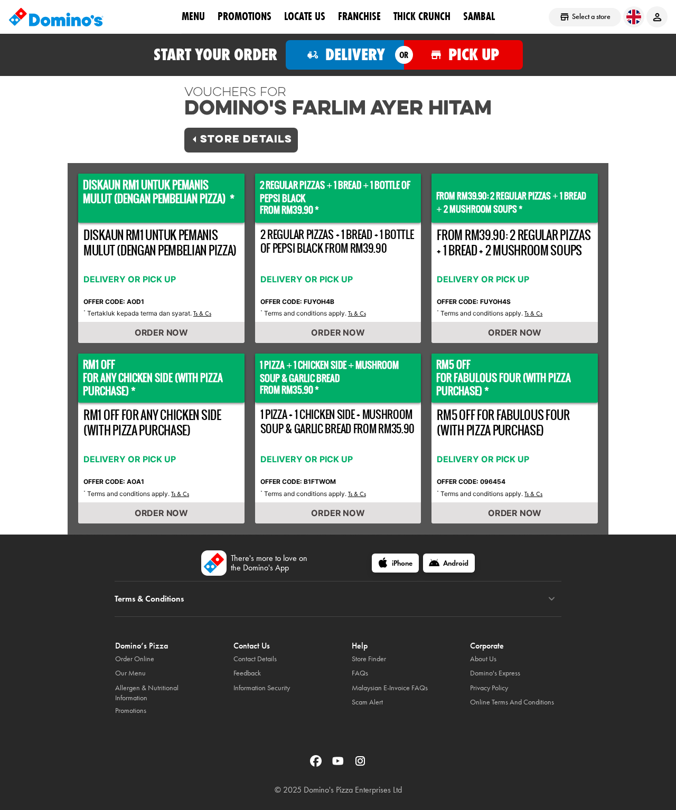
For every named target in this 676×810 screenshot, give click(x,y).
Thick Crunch (421, 16)
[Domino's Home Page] (56, 16)
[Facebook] (317, 764)
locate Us (304, 16)
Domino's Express (495, 673)
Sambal (479, 16)
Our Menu (130, 673)
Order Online (134, 658)
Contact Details (255, 658)
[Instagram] (360, 764)
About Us (483, 658)
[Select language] (633, 16)
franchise (359, 16)
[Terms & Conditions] (551, 599)
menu (193, 16)
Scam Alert (367, 702)
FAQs (360, 673)
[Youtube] (339, 764)
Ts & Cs (202, 313)
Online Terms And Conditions (512, 702)
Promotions (244, 16)
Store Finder (369, 658)
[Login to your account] (657, 16)
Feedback (247, 673)
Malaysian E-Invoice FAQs (390, 687)
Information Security (261, 687)
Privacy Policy (489, 687)
